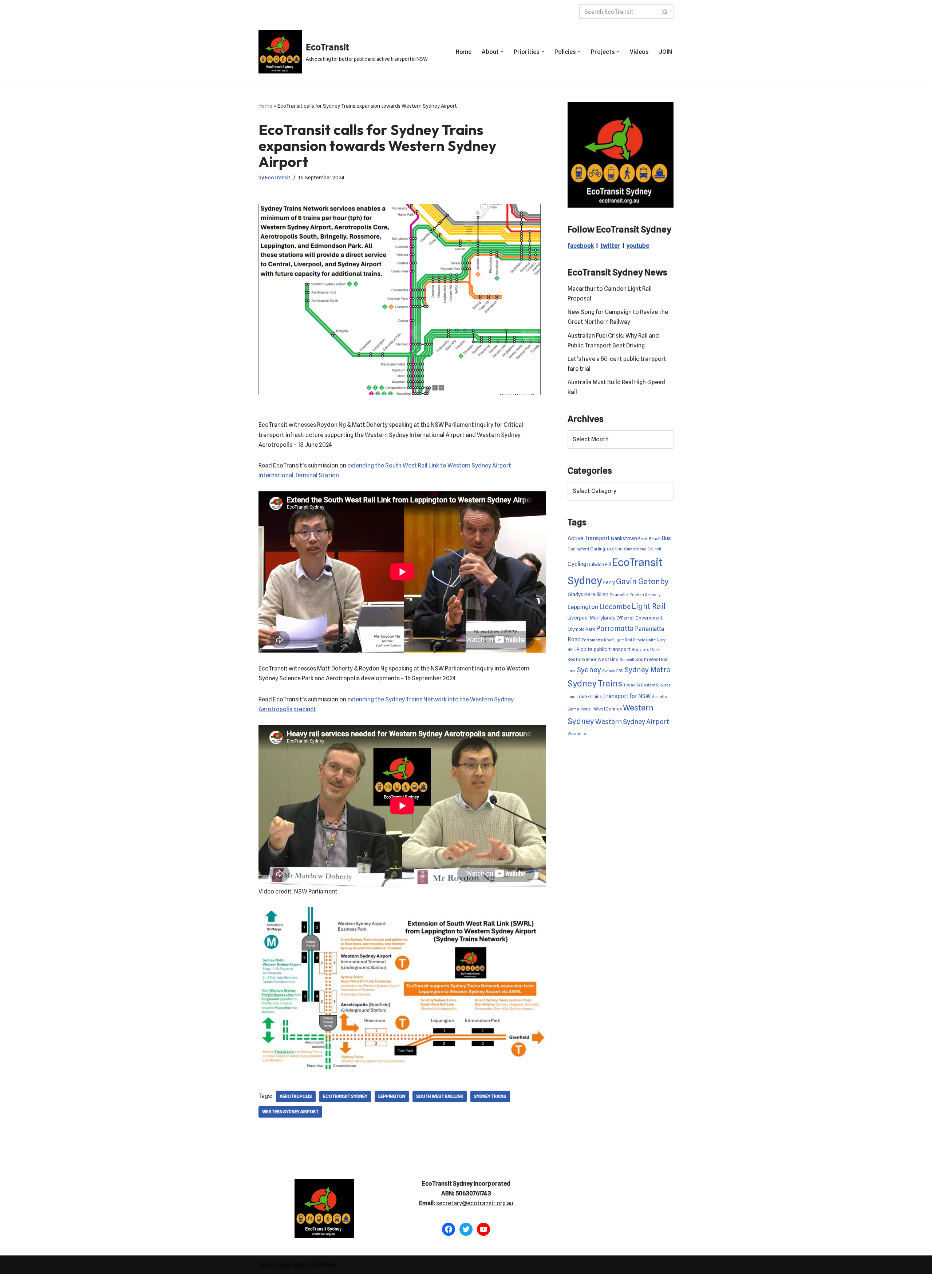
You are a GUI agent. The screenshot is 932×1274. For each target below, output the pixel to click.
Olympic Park (581, 629)
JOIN (665, 51)
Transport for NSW (627, 696)
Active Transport (589, 538)
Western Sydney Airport (290, 1111)
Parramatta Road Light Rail (607, 640)
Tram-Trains (589, 696)
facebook (581, 245)
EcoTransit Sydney (345, 1096)
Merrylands (602, 617)
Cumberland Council (642, 549)
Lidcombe (615, 606)
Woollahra (577, 733)
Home (463, 51)
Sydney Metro (647, 669)
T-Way (629, 685)
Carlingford (578, 549)
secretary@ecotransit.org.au (474, 1203)
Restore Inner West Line (593, 659)
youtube (638, 245)
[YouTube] (483, 1229)
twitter (610, 245)
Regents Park (646, 649)
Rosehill (627, 659)
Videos (639, 51)
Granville (618, 594)
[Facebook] (448, 1229)
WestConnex (608, 709)
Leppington (391, 1096)
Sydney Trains (490, 1096)
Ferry (609, 582)
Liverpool (578, 617)
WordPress (323, 1264)
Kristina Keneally (644, 595)
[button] (502, 51)
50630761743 (473, 1193)
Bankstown (624, 538)
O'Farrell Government (639, 618)
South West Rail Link (439, 1096)
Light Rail (649, 606)
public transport (612, 649)
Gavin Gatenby (642, 581)
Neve (265, 1264)
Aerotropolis (296, 1096)
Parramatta (615, 628)
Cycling (577, 564)
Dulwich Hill (599, 564)
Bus (666, 538)
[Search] (665, 11)
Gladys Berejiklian (588, 594)
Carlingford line (606, 549)
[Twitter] (466, 1229)
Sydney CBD (612, 671)
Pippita (585, 649)
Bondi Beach (649, 539)
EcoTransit (278, 177)
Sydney (589, 669)
